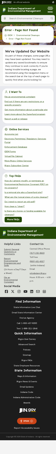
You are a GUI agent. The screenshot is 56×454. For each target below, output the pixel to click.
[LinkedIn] (31, 291)
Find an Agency (27, 318)
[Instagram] (19, 291)
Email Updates (27, 386)
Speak (26, 421)
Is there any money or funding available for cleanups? (25, 213)
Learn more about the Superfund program (25, 114)
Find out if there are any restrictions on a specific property (24, 103)
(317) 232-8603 (37, 253)
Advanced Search (26, 344)
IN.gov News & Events (27, 381)
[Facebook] (6, 291)
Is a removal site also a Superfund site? (24, 192)
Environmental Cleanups (28, 35)
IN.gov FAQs (27, 360)
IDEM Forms (10, 151)
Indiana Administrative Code (26, 397)
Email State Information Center (27, 312)
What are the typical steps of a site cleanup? (26, 197)
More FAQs (13, 219)
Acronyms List (11, 134)
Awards (26, 402)
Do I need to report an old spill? (20, 201)
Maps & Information (27, 376)
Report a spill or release (16, 119)
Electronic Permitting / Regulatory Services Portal (25, 140)
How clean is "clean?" (15, 206)
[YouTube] (25, 291)
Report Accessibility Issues (27, 428)
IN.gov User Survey (27, 339)
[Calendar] (44, 291)
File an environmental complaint (20, 96)
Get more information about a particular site (26, 109)
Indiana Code (27, 392)
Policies (26, 349)
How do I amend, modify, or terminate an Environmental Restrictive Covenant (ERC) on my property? (26, 184)
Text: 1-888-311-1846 (27, 328)
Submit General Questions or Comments (11, 251)
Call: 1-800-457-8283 (27, 323)
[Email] (38, 291)
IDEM (10, 35)
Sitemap (27, 355)
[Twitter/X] (12, 291)
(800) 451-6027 (37, 261)
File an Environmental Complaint (11, 279)
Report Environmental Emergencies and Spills (12, 262)
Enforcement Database (16, 147)
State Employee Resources (27, 365)
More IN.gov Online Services (18, 161)
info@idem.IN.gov (38, 273)
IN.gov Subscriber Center (17, 165)
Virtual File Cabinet (14, 156)
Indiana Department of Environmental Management (24, 9)
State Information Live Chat (27, 307)
